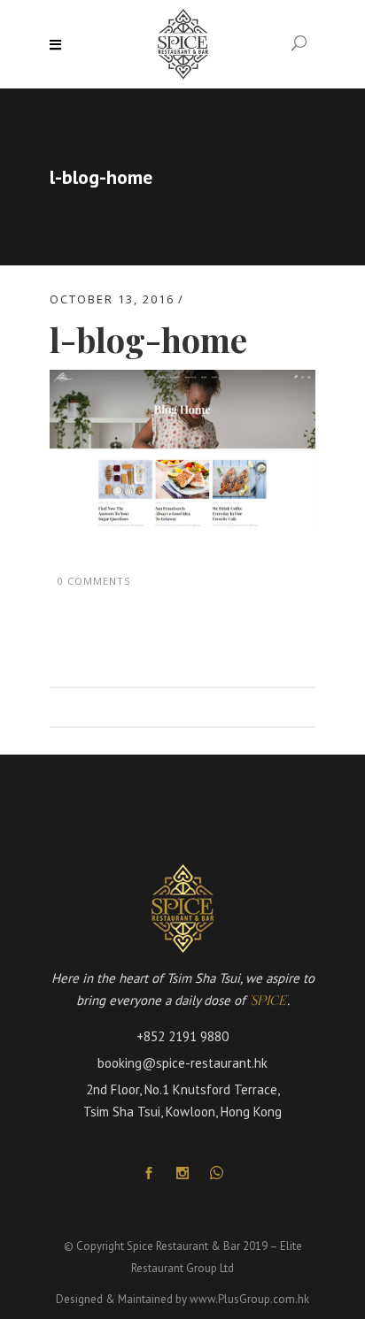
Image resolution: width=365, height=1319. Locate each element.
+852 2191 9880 (182, 1036)
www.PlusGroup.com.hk (249, 1299)
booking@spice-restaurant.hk (182, 1062)
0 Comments (94, 580)
